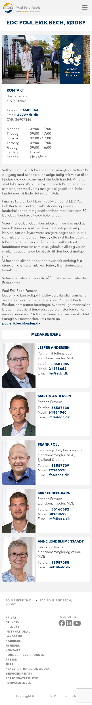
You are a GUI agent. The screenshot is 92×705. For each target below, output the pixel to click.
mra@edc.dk (59, 417)
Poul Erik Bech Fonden (25, 655)
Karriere (13, 641)
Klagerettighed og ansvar (29, 669)
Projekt (12, 627)
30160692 (60, 509)
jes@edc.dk (58, 373)
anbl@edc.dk (59, 567)
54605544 (29, 110)
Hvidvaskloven (18, 683)
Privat (11, 618)
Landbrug (14, 636)
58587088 (60, 563)
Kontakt (13, 650)
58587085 (60, 364)
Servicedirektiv (19, 674)
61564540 (58, 413)
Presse (11, 660)
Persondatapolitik (22, 678)
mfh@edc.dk (59, 519)
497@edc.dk (27, 115)
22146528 (58, 470)
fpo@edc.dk (59, 475)
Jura (10, 664)
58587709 (60, 466)
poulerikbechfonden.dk (21, 323)
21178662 (58, 369)
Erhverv (12, 622)
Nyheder (13, 646)
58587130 (60, 408)
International (18, 632)
